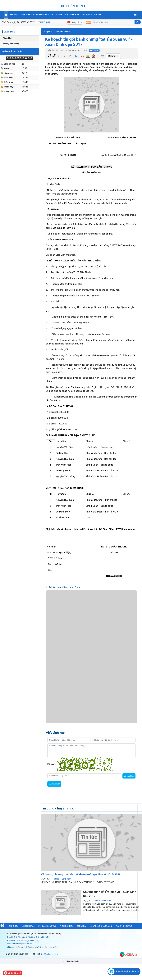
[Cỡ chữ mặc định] (64, 56)
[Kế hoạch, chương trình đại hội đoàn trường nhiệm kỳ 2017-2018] (91, 842)
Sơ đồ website (72, 961)
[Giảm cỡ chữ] (59, 56)
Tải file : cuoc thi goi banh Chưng (64, 587)
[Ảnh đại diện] (91, 104)
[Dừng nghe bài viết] (82, 56)
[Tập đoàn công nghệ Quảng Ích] (128, 954)
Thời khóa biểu (61, 15)
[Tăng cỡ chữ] (70, 56)
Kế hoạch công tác (44, 15)
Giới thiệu (14, 15)
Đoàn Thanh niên (62, 31)
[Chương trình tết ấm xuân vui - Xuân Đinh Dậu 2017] (61, 902)
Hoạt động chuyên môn (91, 15)
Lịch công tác (27, 15)
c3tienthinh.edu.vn (50, 954)
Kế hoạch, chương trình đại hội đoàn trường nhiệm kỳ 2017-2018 (81, 874)
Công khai (74, 15)
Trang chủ (47, 31)
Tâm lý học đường (11, 44)
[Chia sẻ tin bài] (94, 50)
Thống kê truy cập (12, 51)
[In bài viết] (102, 55)
